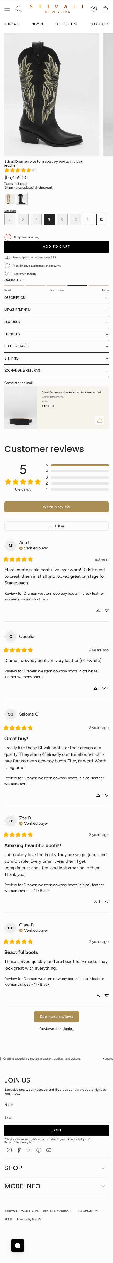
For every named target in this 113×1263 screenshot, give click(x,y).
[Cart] (105, 8)
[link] (20, 170)
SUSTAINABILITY (87, 1210)
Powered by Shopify (29, 1219)
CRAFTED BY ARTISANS (57, 1210)
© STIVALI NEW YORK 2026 (21, 1210)
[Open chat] (17, 1245)
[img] (33, 547)
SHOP (13, 1167)
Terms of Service (14, 1142)
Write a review (56, 506)
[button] (56, 298)
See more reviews (56, 1016)
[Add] (105, 420)
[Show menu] (7, 8)
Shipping (11, 187)
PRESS (8, 1219)
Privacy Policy (76, 1139)
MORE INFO (22, 1186)
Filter (59, 526)
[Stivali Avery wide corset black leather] (26, 407)
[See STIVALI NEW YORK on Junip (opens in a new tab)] (68, 1028)
